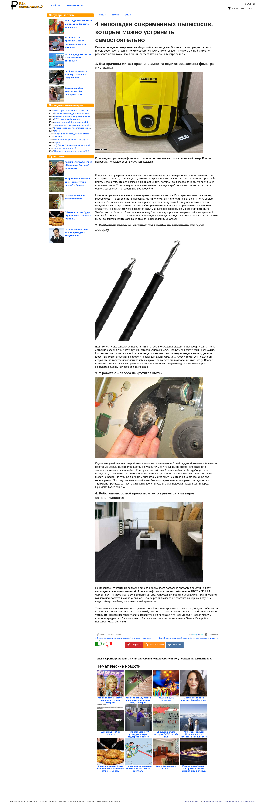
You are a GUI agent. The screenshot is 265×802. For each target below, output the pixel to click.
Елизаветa (213, 634)
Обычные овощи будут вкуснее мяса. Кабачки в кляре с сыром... (110, 768)
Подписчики (75, 5)
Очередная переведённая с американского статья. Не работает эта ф (89, 133)
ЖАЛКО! (58, 136)
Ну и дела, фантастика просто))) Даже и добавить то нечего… (85, 151)
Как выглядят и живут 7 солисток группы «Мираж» (110, 700)
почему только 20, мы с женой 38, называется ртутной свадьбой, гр (88, 122)
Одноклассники (157, 645)
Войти (249, 3)
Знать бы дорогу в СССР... (166, 767)
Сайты (55, 5)
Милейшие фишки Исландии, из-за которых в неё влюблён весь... (194, 735)
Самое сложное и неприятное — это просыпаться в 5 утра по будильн (89, 116)
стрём (57, 131)
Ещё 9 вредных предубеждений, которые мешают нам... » (188, 638)
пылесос (103, 634)
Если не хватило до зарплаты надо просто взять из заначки (84, 113)
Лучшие (127, 14)
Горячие (115, 14)
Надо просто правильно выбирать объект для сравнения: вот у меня (88, 110)
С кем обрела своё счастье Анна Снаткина (193, 698)
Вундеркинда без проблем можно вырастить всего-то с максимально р (89, 128)
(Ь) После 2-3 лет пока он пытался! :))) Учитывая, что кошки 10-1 (87, 145)
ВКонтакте (177, 645)
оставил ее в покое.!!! (65, 148)
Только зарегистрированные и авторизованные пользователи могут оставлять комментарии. (153, 658)
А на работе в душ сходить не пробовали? (75, 125)
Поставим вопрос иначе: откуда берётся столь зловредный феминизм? (90, 139)
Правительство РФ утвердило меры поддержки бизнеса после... (138, 735)
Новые (102, 14)
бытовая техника (114, 634)
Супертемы (57, 156)
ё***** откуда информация (67, 119)
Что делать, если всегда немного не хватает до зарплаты (138, 768)
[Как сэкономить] (26, 9)
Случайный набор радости (110, 733)
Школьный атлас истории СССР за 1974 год (166, 734)
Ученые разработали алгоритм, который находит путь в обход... (194, 768)
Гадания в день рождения (166, 698)
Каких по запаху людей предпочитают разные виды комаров (138, 700)
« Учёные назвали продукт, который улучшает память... (123, 638)
